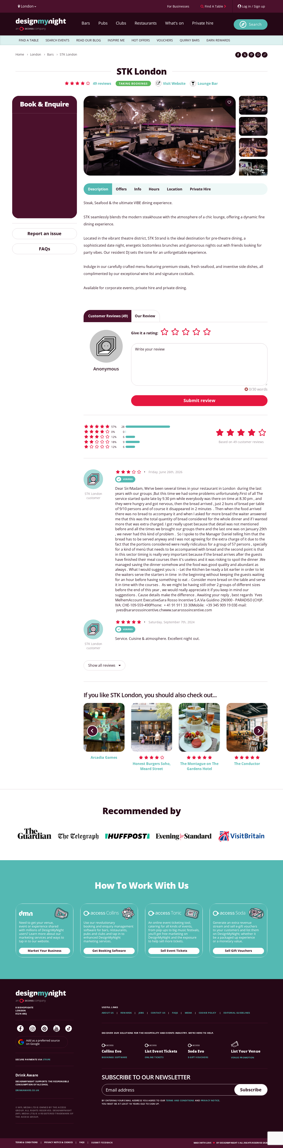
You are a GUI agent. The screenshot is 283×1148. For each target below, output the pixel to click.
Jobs (141, 1012)
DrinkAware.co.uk (27, 1090)
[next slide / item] (258, 730)
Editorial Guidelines (237, 1012)
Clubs (121, 23)
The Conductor (247, 763)
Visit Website (174, 83)
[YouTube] (56, 1028)
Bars (86, 23)
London (35, 54)
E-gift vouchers (198, 1057)
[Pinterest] (44, 1028)
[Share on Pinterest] (251, 55)
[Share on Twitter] (245, 55)
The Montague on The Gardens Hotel (199, 766)
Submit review (199, 400)
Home (19, 54)
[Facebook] (20, 1028)
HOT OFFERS (141, 40)
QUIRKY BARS (190, 40)
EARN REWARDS (218, 40)
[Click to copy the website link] (265, 55)
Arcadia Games (104, 757)
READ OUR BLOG (88, 40)
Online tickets (154, 1057)
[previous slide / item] (92, 730)
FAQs (44, 249)
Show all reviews (102, 665)
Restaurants (146, 23)
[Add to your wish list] (229, 102)
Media (188, 1012)
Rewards (126, 1012)
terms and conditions (180, 1100)
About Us (108, 1012)
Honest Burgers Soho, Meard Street (152, 766)
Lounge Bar (208, 83)
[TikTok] (68, 1028)
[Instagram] (32, 1028)
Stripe (46, 1059)
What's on (174, 23)
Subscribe (251, 1090)
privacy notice (210, 1100)
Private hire (202, 23)
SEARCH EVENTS (57, 40)
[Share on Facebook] (238, 55)
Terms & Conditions (26, 1142)
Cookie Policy (208, 1012)
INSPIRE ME (116, 40)
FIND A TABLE (29, 40)
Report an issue (44, 233)
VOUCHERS (165, 40)
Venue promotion (242, 1057)
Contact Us (158, 1012)
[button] (87, 83)
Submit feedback (102, 1142)
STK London (68, 54)
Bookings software (114, 1057)
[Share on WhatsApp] (258, 55)
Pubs (103, 23)
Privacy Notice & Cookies (58, 1142)
